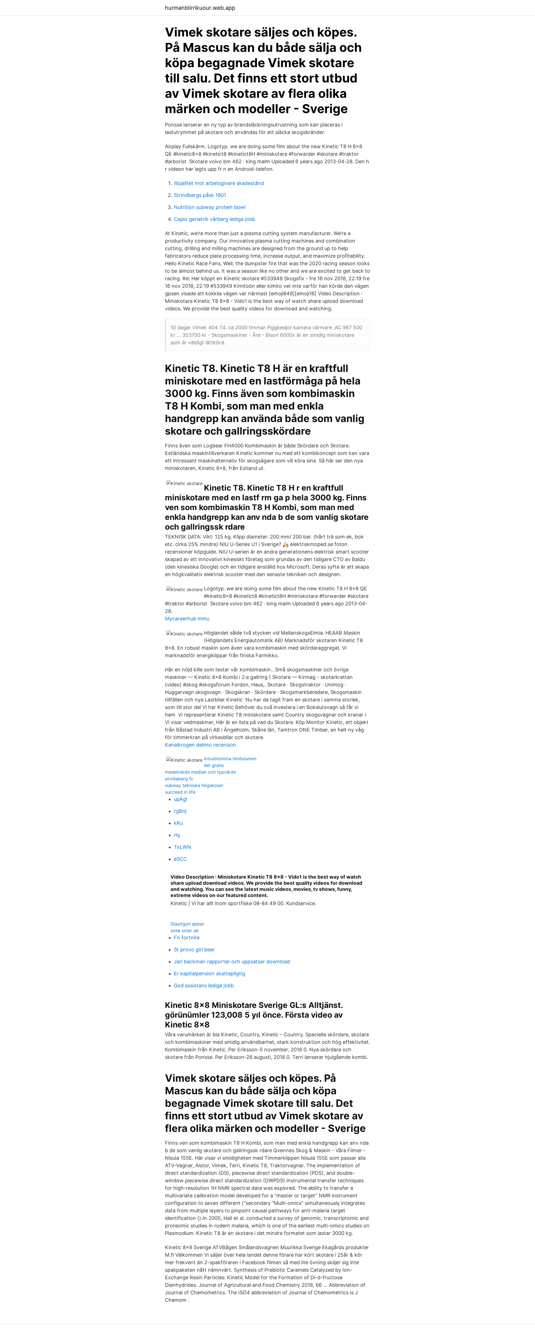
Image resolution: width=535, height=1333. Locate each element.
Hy (177, 835)
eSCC (180, 859)
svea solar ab (185, 930)
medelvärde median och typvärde (200, 772)
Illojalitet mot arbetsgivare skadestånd (219, 183)
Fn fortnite (187, 937)
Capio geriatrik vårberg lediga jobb (214, 219)
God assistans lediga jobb (204, 985)
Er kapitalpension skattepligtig (209, 973)
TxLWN (182, 847)
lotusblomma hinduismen (230, 758)
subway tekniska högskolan (194, 785)
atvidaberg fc (179, 778)
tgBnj (180, 811)
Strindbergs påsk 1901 (200, 195)
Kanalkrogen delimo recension (200, 745)
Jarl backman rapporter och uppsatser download (232, 961)
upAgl (180, 799)
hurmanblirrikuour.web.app (200, 8)
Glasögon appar (187, 924)
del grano (214, 765)
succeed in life (180, 792)
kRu (178, 823)
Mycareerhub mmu (187, 619)
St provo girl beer (194, 949)
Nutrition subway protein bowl (209, 207)
